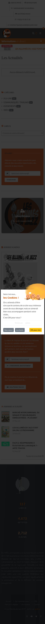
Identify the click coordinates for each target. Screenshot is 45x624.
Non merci (8, 330)
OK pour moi (35, 330)
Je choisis (20, 330)
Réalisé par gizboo (22, 323)
